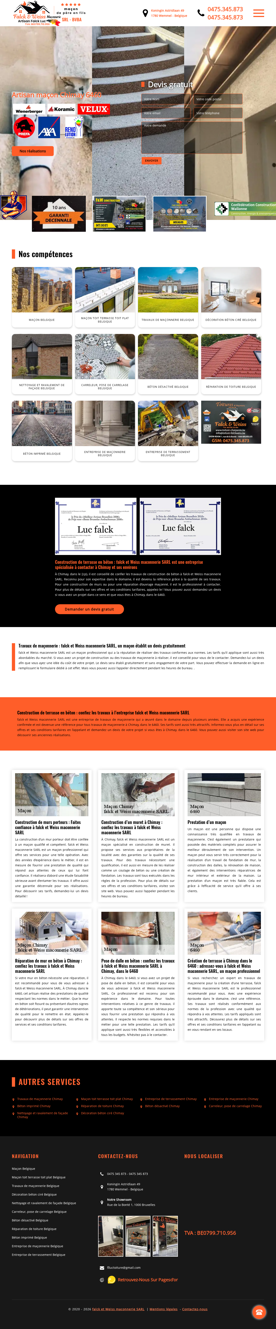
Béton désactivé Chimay (162, 1106)
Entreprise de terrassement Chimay (171, 1099)
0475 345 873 (116, 1174)
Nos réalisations (33, 151)
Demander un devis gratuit (89, 609)
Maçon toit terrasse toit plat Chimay (107, 1099)
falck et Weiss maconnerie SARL (118, 1309)
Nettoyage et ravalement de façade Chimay (42, 1115)
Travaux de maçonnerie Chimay (40, 1099)
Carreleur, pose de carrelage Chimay (235, 1106)
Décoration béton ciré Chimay (102, 1113)
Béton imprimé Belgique (29, 1237)
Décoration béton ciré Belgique (34, 1194)
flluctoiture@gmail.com (124, 1268)
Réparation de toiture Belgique (34, 1229)
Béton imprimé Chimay (33, 1106)
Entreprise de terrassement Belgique (38, 1255)
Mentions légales (164, 1309)
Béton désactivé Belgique (30, 1220)
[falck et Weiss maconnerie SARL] (49, 13)
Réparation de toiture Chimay (102, 1106)
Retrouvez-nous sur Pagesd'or (148, 1280)
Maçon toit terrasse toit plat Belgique (39, 1177)
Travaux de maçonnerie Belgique (35, 1186)
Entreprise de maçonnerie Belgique (37, 1246)
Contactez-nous (195, 1309)
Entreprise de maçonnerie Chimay (233, 1099)
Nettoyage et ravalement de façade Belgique (44, 1203)
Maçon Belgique (23, 1169)
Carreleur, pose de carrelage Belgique (39, 1212)
